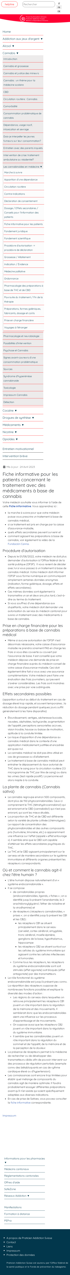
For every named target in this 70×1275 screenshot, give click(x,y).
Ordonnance (11, 278)
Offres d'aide (12, 1182)
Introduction (10, 58)
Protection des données (21, 1254)
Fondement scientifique (17, 238)
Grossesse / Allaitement (17, 257)
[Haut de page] (64, 1269)
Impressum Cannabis (15, 394)
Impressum (9, 1115)
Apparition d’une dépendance (20, 179)
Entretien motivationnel (18, 449)
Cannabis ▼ (11, 53)
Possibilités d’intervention (17, 343)
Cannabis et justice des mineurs (21, 73)
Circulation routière (15, 186)
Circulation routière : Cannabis (20, 99)
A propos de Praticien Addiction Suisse (29, 1238)
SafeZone (10, 1189)
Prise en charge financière (19, 320)
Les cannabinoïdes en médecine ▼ (22, 166)
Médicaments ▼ (13, 425)
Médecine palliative (14, 271)
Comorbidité (10, 106)
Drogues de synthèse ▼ (19, 418)
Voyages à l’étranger (16, 327)
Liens (10, 1246)
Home (7, 31)
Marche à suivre (13, 172)
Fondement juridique (16, 231)
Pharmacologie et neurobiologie (21, 336)
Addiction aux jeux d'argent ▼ (23, 39)
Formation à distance (17, 1214)
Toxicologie (9, 387)
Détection (8, 402)
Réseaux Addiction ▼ (17, 1195)
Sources (7, 369)
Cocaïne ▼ (10, 410)
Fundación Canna (18, 543)
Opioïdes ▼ (10, 439)
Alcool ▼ (9, 46)
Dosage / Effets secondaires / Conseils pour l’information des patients (21, 212)
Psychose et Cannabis (15, 350)
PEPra (8, 1220)
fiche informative (21, 1102)
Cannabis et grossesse (15, 66)
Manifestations (13, 1207)
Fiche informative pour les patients (23, 224)
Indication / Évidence (16, 264)
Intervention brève (15, 456)
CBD (5, 91)
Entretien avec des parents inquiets (23, 148)
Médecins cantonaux (16, 1169)
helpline (9, 4)
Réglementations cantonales (21, 1175)
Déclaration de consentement (20, 201)
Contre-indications (14, 193)
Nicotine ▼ (10, 432)
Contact (11, 1242)
